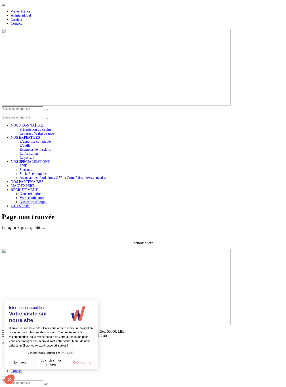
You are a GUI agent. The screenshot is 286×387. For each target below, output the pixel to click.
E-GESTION (20, 206)
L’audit (25, 145)
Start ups (26, 169)
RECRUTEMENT (24, 190)
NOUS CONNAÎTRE (27, 125)
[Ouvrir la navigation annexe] (3, 5)
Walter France (20, 11)
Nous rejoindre (30, 194)
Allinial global (21, 15)
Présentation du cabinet (36, 129)
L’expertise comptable (35, 141)
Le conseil (27, 157)
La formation (29, 153)
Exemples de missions (35, 149)
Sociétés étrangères (33, 174)
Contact (16, 23)
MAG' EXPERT (22, 186)
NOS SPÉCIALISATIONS (30, 161)
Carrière (16, 19)
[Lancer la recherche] (46, 109)
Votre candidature (32, 198)
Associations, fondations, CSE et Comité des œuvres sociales (63, 178)
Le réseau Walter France (37, 133)
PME (23, 165)
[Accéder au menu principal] (3, 114)
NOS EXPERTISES (25, 137)
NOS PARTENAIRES (27, 182)
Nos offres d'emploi (33, 202)
